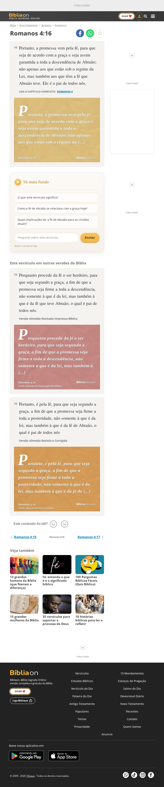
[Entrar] (139, 16)
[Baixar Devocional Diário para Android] (26, 756)
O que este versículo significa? (38, 197)
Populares (82, 711)
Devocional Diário (132, 696)
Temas (82, 719)
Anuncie (107, 734)
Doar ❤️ (20, 691)
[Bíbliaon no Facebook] (151, 775)
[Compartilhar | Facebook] (80, 33)
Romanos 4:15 (25, 537)
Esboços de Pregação (132, 681)
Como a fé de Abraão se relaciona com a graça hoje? (52, 208)
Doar (127, 16)
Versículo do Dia (82, 688)
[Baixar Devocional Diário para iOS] (63, 756)
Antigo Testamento (82, 704)
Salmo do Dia (132, 688)
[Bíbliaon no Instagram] (143, 775)
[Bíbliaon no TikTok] (134, 775)
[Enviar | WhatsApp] (90, 33)
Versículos (82, 673)
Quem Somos (132, 727)
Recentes (132, 711)
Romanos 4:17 (89, 537)
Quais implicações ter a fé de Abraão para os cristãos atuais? (53, 222)
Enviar (90, 237)
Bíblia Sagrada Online (24, 18)
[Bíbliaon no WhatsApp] (126, 775)
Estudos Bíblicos (82, 681)
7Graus (30, 776)
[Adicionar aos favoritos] (100, 33)
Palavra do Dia (82, 696)
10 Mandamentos (132, 673)
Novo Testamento (132, 704)
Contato (132, 719)
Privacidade (82, 727)
